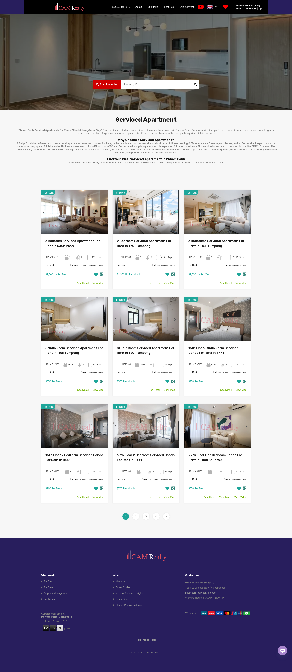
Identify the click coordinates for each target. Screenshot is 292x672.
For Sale (48, 587)
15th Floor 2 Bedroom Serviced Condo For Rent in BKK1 (74, 457)
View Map (97, 283)
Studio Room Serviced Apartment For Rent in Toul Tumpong (74, 350)
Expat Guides (122, 587)
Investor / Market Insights (129, 593)
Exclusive (153, 6)
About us (120, 581)
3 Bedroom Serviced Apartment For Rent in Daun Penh (72, 243)
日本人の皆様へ (121, 6)
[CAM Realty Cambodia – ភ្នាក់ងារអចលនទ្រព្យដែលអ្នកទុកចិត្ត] (69, 7)
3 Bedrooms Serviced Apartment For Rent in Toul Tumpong (216, 243)
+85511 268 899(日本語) (249, 8)
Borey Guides (123, 599)
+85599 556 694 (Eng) (248, 5)
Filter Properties (108, 84)
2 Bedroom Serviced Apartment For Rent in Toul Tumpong (144, 243)
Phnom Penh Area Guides (129, 605)
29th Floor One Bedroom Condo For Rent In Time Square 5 (215, 457)
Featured (169, 6)
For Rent (48, 581)
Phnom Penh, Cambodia (56, 615)
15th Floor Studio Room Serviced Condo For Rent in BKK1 (213, 350)
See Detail (83, 283)
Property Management (55, 593)
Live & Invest (187, 6)
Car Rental (49, 599)
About (138, 6)
